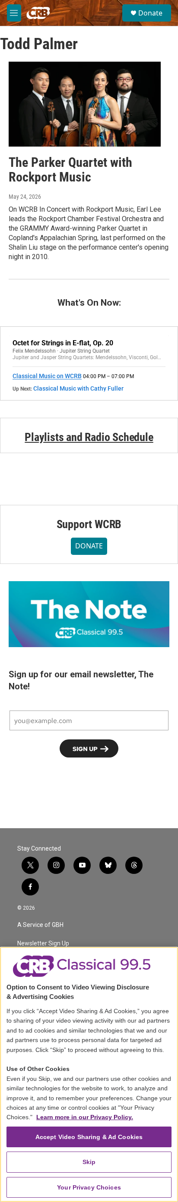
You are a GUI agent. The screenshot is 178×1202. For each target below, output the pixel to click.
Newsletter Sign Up (43, 943)
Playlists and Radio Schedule (89, 437)
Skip (89, 1161)
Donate (150, 13)
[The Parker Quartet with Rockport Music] (85, 104)
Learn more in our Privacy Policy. (84, 1117)
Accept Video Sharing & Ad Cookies (89, 1136)
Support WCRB (89, 524)
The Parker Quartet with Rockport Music (70, 170)
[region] (89, 1074)
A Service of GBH (40, 925)
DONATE (89, 546)
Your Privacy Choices (89, 1187)
